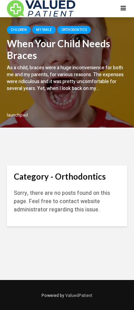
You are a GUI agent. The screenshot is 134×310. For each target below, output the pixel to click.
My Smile (44, 30)
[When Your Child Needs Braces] (67, 72)
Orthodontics (74, 30)
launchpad (17, 115)
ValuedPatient (78, 295)
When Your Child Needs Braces (58, 49)
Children (19, 30)
